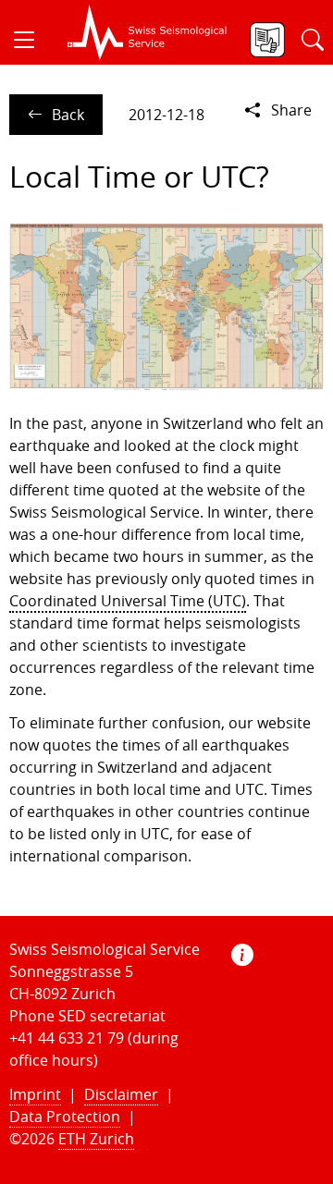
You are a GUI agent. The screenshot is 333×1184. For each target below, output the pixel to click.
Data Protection (64, 1116)
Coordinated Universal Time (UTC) (127, 601)
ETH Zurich (96, 1139)
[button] (31, 40)
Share (291, 110)
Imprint (35, 1094)
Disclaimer (121, 1094)
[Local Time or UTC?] (166, 306)
